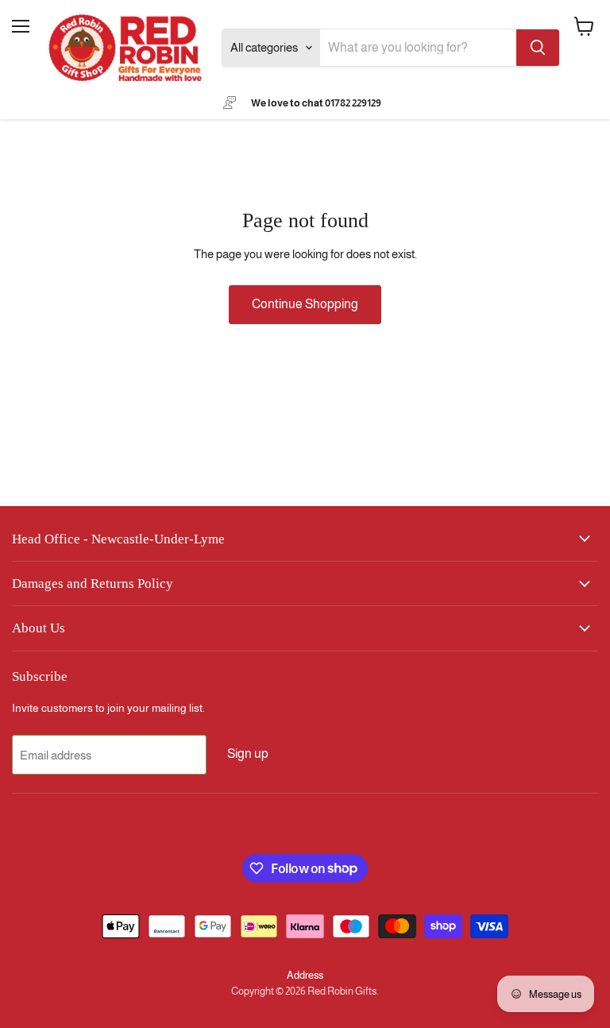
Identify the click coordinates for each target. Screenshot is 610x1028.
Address (305, 975)
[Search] (537, 47)
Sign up (247, 753)
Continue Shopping (305, 304)
